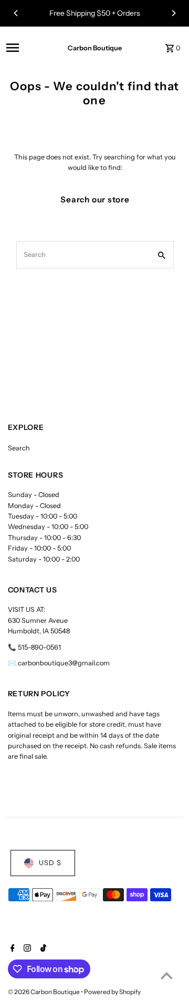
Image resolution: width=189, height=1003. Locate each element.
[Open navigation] (27, 48)
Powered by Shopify (112, 992)
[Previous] (16, 13)
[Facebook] (11, 949)
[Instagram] (26, 949)
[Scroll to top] (166, 975)
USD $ (50, 863)
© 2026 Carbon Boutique (44, 992)
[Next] (173, 13)
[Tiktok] (42, 949)
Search (19, 448)
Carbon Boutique (95, 48)
